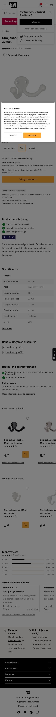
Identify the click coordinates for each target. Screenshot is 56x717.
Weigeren (13, 135)
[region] (28, 122)
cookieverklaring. (39, 128)
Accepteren (32, 135)
